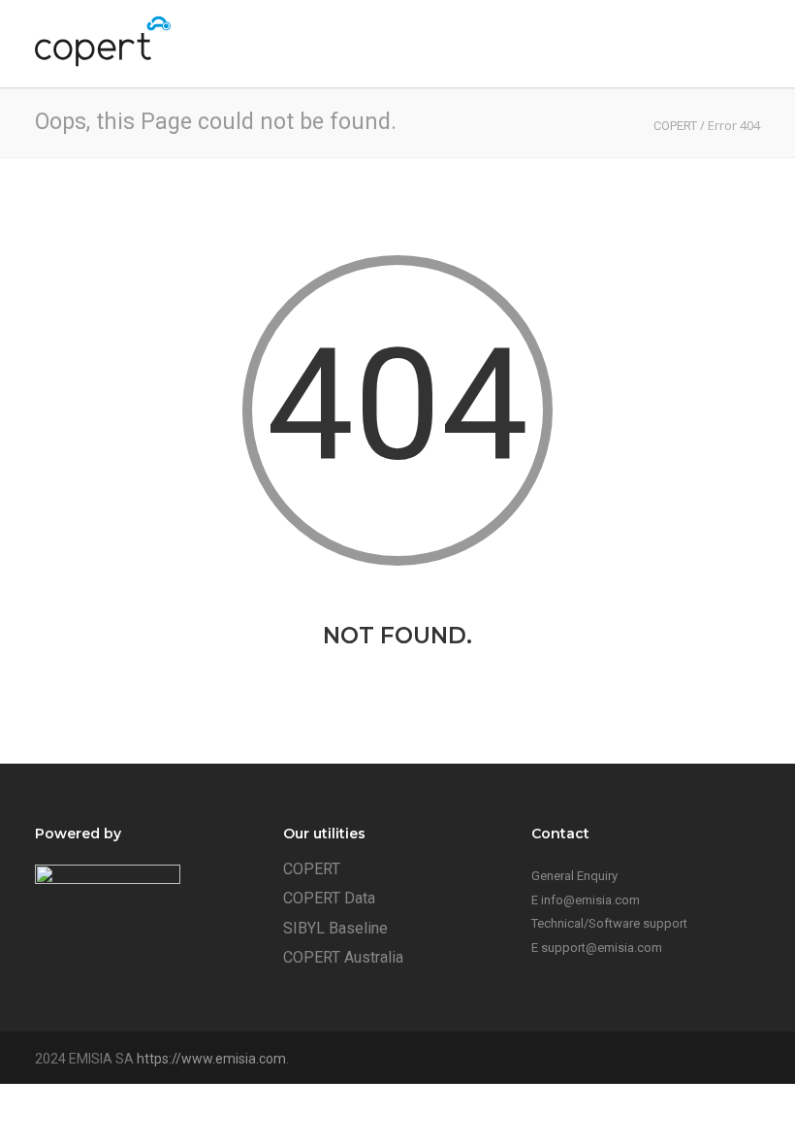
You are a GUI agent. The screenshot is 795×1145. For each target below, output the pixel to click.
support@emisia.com (601, 947)
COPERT (311, 869)
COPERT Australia (343, 957)
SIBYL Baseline (335, 928)
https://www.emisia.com (211, 1058)
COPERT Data (329, 898)
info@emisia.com (590, 900)
